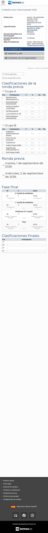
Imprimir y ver (13, 53)
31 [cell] (7, 196)
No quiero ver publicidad (41, 68)
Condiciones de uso (10, 493)
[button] (13, 74)
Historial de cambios (10, 487)
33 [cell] (7, 214)
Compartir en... (14, 49)
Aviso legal (7, 484)
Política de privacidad (11, 496)
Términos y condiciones (11, 490)
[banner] (16, 2)
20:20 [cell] (35, 224)
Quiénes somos (8, 481)
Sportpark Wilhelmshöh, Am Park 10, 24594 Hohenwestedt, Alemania (35, 29)
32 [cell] (7, 205)
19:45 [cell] (35, 196)
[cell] (14, 98)
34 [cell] (7, 224)
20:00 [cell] (35, 214)
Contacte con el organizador (20, 58)
